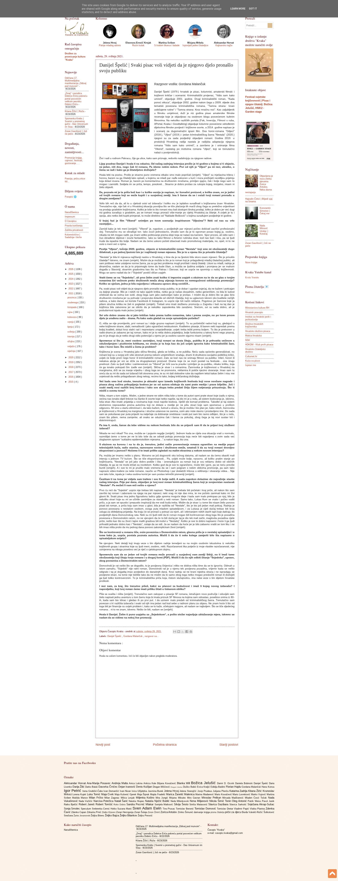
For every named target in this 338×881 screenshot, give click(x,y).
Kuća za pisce (252, 360)
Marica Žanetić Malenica (180, 794)
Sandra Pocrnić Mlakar (140, 804)
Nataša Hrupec (137, 801)
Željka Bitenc (98, 815)
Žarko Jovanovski (82, 816)
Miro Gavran (194, 797)
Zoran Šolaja (141, 812)
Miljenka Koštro (146, 797)
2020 (71, 357)
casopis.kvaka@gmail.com (229, 833)
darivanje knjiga (202, 812)
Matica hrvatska (253, 335)
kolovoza (72, 317)
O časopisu (70, 221)
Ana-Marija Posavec (99, 783)
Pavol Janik (268, 801)
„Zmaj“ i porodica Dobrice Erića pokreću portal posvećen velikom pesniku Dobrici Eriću (76, 99)
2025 (71, 274)
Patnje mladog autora (110, 45)
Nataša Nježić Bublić (157, 800)
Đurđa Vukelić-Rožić (253, 812)
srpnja (70, 322)
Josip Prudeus (205, 791)
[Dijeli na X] (182, 631)
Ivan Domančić (112, 791)
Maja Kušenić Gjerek (126, 794)
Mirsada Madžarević (233, 797)
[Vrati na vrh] (332, 874)
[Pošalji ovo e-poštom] (174, 631)
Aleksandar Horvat (75, 783)
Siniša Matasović (198, 804)
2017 (71, 372)
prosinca (72, 297)
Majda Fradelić (158, 794)
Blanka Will (184, 783)
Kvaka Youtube (252, 277)
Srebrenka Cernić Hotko (104, 808)
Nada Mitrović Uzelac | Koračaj (264, 229)
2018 (71, 367)
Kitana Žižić (255, 790)
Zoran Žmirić (154, 812)
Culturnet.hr (251, 356)
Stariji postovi (228, 744)
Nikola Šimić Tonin (220, 800)
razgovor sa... (152, 636)
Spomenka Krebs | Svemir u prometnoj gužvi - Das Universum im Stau (76, 122)
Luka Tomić (94, 794)
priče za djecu (233, 812)
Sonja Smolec (72, 808)
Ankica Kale (150, 783)
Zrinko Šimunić (186, 812)
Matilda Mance (80, 797)
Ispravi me (250, 365)
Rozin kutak (138, 45)
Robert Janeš (87, 804)
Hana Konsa (268, 786)
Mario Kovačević (224, 794)
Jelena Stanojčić (188, 791)
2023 (71, 283)
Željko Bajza (112, 815)
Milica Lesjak (128, 797)
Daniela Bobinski (244, 783)
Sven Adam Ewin (148, 808)
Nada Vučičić (86, 801)
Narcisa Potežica (103, 800)
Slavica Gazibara (218, 804)
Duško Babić (190, 786)
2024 (71, 279)
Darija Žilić (79, 786)
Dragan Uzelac (177, 787)
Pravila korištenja (73, 225)
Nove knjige (251, 262)
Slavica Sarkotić (238, 804)
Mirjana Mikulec (178, 797)
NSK (247, 340)
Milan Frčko (96, 797)
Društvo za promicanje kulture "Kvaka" (75, 56)
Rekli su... (250, 292)
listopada (72, 307)
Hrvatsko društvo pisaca (257, 331)
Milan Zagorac (112, 797)
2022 (71, 288)
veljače (71, 346)
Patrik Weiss (255, 801)
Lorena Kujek (80, 794)
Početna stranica (165, 744)
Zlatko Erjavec (109, 812)
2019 (71, 362)
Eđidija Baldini (218, 786)
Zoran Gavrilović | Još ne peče (151, 852)
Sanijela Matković (164, 804)
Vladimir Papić (242, 808)
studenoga (73, 302)
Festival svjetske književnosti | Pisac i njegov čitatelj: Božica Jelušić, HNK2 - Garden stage (258, 104)
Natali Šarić (121, 800)
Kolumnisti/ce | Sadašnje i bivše (73, 236)
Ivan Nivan (126, 791)
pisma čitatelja (218, 812)
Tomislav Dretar (225, 808)
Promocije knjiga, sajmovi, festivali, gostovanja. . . (74, 160)
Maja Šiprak (143, 794)
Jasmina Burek (156, 791)
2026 (71, 269)
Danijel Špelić (114, 636)
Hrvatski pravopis (254, 312)
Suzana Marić (125, 808)
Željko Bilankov (129, 815)
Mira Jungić (162, 797)
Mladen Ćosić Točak (256, 797)
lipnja (70, 326)
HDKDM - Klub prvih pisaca (259, 344)
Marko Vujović (259, 794)
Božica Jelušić (204, 783)
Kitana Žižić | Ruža (74, 111)
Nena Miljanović (199, 800)
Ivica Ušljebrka (140, 791)
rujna (70, 312)
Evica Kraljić (204, 786)
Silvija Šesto (181, 804)
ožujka (71, 341)
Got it (253, 8)
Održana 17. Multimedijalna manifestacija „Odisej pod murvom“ (75, 82)
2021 (71, 293)
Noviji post (103, 744)
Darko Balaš (91, 786)
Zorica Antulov (169, 812)
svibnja (71, 331)
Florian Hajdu (234, 786)
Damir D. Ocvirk (226, 783)
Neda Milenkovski (180, 801)
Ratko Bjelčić (71, 804)
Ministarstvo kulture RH (257, 307)
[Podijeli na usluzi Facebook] (187, 631)
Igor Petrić (73, 790)
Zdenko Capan (79, 812)
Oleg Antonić (240, 800)
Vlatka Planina (258, 808)
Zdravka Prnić (94, 812)
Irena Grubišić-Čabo (93, 791)
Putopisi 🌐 (71, 196)
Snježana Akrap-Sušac (261, 804)
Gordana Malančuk (133, 636)
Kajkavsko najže (223, 45)
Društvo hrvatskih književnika (254, 325)
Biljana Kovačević (167, 783)
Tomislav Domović (206, 808)
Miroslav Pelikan (212, 797)
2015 (71, 381)
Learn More (237, 8)
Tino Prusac (169, 808)
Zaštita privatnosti (74, 230)
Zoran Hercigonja (125, 812)
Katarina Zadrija (238, 790)
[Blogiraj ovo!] (178, 631)
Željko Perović (145, 815)
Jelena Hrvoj (171, 790)
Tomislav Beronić (185, 808)
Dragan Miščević (162, 786)
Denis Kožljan (144, 786)
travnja (71, 336)
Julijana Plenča (221, 791)
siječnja (71, 351)
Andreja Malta (120, 783)
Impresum (70, 216)
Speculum (86, 808)
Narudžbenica (72, 212)
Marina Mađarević (205, 794)
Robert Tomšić (105, 804)
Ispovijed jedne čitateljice (195, 45)
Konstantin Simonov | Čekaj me (265, 211)
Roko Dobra (120, 804)
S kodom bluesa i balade (166, 45)
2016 (71, 376)
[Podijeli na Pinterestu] (191, 631)
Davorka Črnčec (108, 786)
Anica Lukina (136, 783)
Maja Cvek (108, 794)
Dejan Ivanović (127, 786)
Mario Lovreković (242, 794)
